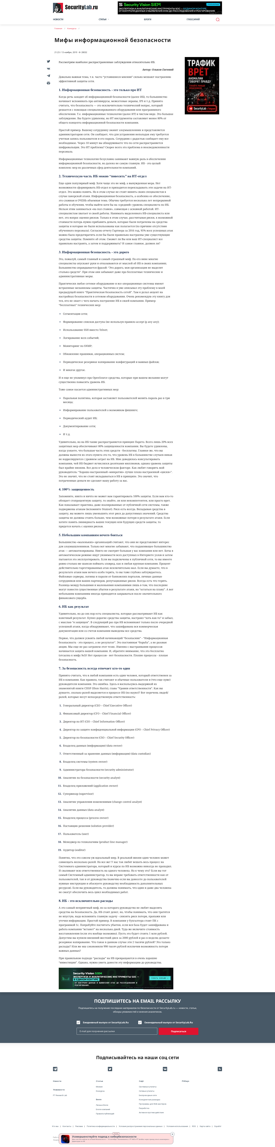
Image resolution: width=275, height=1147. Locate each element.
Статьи (99, 1081)
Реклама (116, 1133)
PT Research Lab (60, 1095)
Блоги (147, 19)
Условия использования (177, 1126)
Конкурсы (100, 1091)
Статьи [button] (102, 19)
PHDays (185, 1081)
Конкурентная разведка (149, 1100)
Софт (141, 1081)
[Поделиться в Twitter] (48, 61)
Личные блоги (102, 1105)
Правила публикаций (105, 1114)
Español (217, 1126)
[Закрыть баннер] (172, 1134)
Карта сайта (205, 1126)
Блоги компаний (103, 1109)
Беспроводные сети (148, 1095)
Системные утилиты (148, 1087)
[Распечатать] (48, 83)
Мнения (99, 1087)
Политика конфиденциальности (101, 1126)
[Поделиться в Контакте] (48, 68)
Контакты (67, 1126)
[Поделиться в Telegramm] (48, 76)
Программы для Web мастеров (152, 1104)
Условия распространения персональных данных (140, 1126)
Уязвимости (59, 1090)
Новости (58, 19)
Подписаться (178, 1031)
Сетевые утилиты (146, 1091)
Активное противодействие (151, 1112)
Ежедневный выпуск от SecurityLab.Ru (106, 1022)
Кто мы (55, 1126)
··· (220, 12)
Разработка (144, 1108)
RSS (194, 1126)
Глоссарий (193, 19)
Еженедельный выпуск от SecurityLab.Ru (169, 1022)
